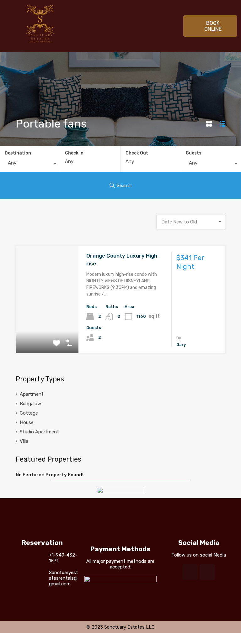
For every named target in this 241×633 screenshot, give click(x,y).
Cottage (29, 413)
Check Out (137, 153)
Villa (24, 441)
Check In (74, 153)
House (27, 422)
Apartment (32, 394)
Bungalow (30, 403)
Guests (193, 153)
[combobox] (30, 164)
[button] (210, 26)
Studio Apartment (39, 432)
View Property (47, 331)
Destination (18, 153)
